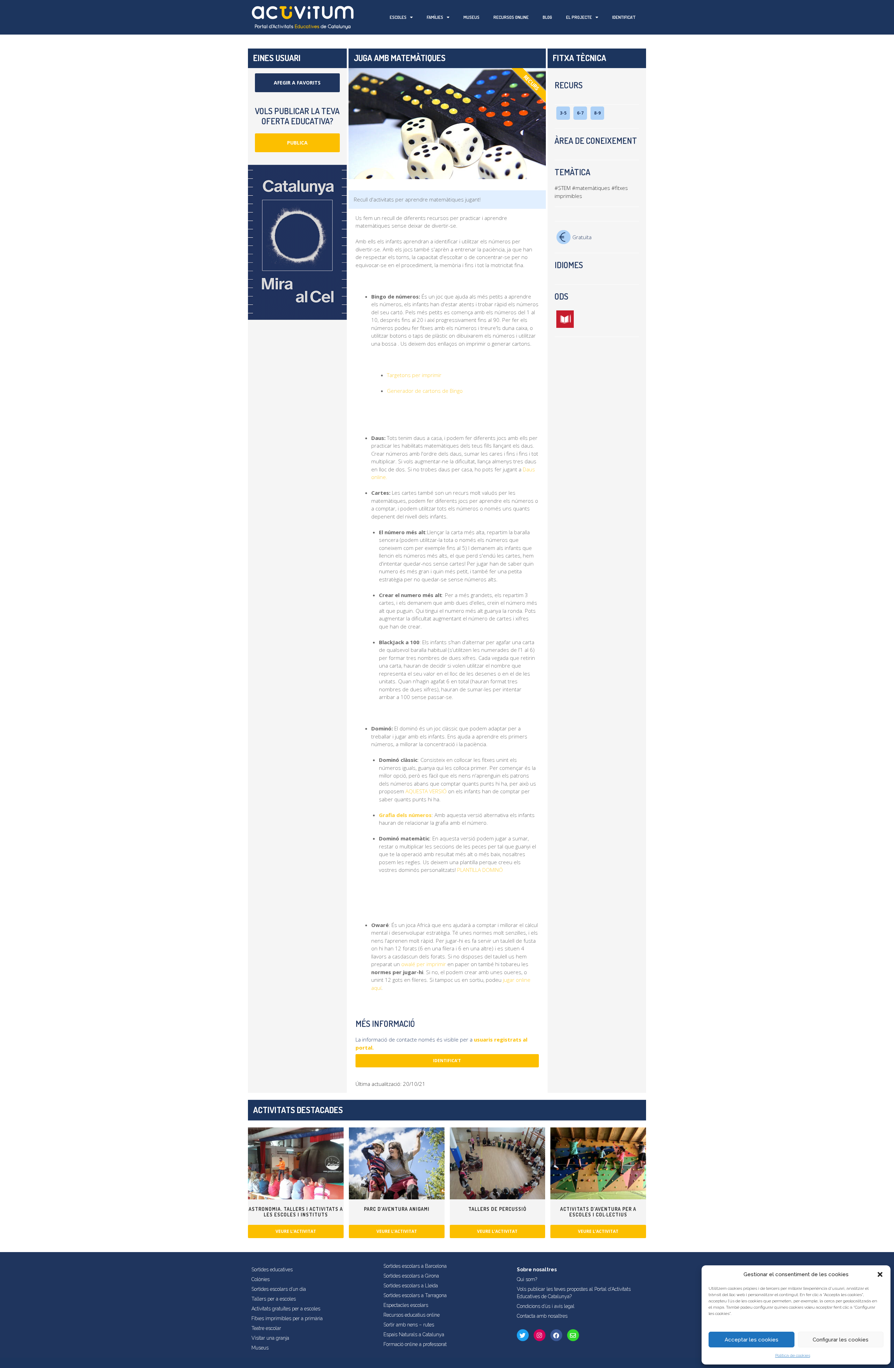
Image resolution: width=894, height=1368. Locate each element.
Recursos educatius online (411, 1315)
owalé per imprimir (423, 964)
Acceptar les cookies (751, 1340)
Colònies (260, 1279)
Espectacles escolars (405, 1305)
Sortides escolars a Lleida (410, 1285)
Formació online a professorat (415, 1344)
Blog (547, 17)
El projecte (579, 17)
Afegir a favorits (297, 82)
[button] (880, 1274)
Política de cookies (792, 1355)
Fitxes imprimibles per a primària (287, 1318)
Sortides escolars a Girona (411, 1276)
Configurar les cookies (841, 1340)
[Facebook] (556, 1335)
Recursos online (511, 17)
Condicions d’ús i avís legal (545, 1306)
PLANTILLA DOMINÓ (480, 869)
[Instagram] (539, 1335)
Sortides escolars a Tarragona (415, 1295)
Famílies (435, 17)
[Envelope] (573, 1335)
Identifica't (447, 1061)
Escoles (398, 17)
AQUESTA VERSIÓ (425, 791)
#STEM (563, 187)
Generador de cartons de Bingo (425, 390)
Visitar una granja (270, 1338)
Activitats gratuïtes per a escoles (285, 1308)
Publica (297, 142)
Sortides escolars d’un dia (278, 1289)
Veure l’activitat (296, 1231)
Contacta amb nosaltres (542, 1316)
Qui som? (527, 1279)
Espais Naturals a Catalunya (413, 1334)
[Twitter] (523, 1335)
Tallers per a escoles (273, 1299)
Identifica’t (624, 17)
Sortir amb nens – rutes (408, 1324)
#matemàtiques (591, 187)
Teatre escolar (266, 1328)
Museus (471, 17)
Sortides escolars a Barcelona (415, 1266)
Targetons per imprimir (414, 375)
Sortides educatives (272, 1269)
